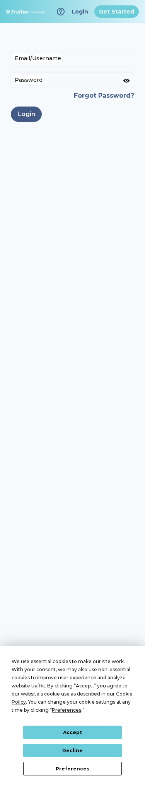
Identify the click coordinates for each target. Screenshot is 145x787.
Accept (72, 732)
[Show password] (126, 80)
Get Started (116, 11)
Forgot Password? (104, 95)
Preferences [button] (66, 710)
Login (26, 114)
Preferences (72, 769)
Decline (72, 750)
